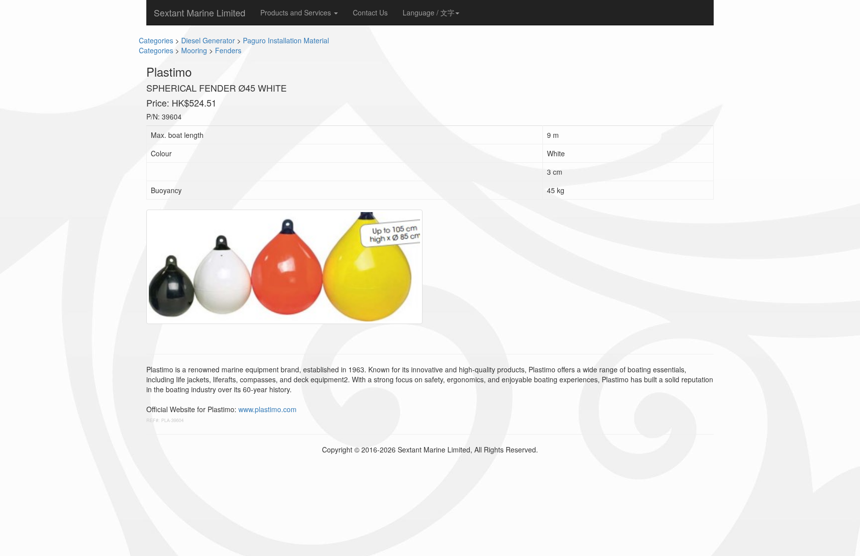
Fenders (228, 50)
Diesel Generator (208, 40)
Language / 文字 (428, 12)
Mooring (194, 50)
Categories (156, 40)
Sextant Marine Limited (199, 12)
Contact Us (370, 12)
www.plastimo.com (267, 409)
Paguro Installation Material (286, 40)
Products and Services (296, 12)
